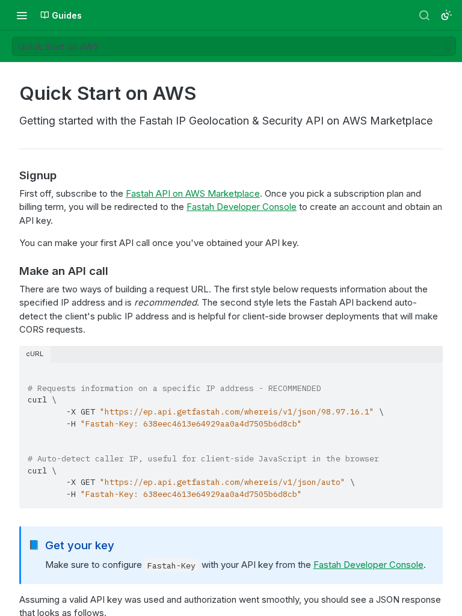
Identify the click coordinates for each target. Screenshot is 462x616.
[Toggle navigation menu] (21, 15)
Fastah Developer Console (241, 206)
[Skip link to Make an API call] (11, 270)
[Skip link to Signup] (11, 175)
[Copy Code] (428, 373)
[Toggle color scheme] (446, 15)
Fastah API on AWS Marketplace (193, 193)
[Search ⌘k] (424, 15)
